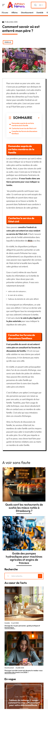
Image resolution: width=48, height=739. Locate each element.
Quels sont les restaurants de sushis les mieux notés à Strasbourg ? (24, 508)
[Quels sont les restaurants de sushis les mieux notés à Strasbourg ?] (24, 484)
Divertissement (9, 668)
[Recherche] (35, 5)
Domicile (7, 623)
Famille (8, 42)
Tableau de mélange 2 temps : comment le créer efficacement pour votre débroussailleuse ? (24, 703)
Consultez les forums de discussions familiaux (24, 132)
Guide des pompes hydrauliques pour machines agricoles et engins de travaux (24, 558)
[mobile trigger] (4, 5)
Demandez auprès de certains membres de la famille (23, 124)
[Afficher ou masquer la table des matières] (35, 118)
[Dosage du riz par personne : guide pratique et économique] (24, 603)
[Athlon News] (16, 5)
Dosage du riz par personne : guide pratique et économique (22, 627)
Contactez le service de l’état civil (24, 128)
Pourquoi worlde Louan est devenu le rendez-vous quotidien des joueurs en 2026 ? (24, 671)
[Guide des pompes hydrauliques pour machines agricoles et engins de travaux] (24, 533)
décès (30, 240)
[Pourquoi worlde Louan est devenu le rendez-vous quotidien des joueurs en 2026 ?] (24, 648)
